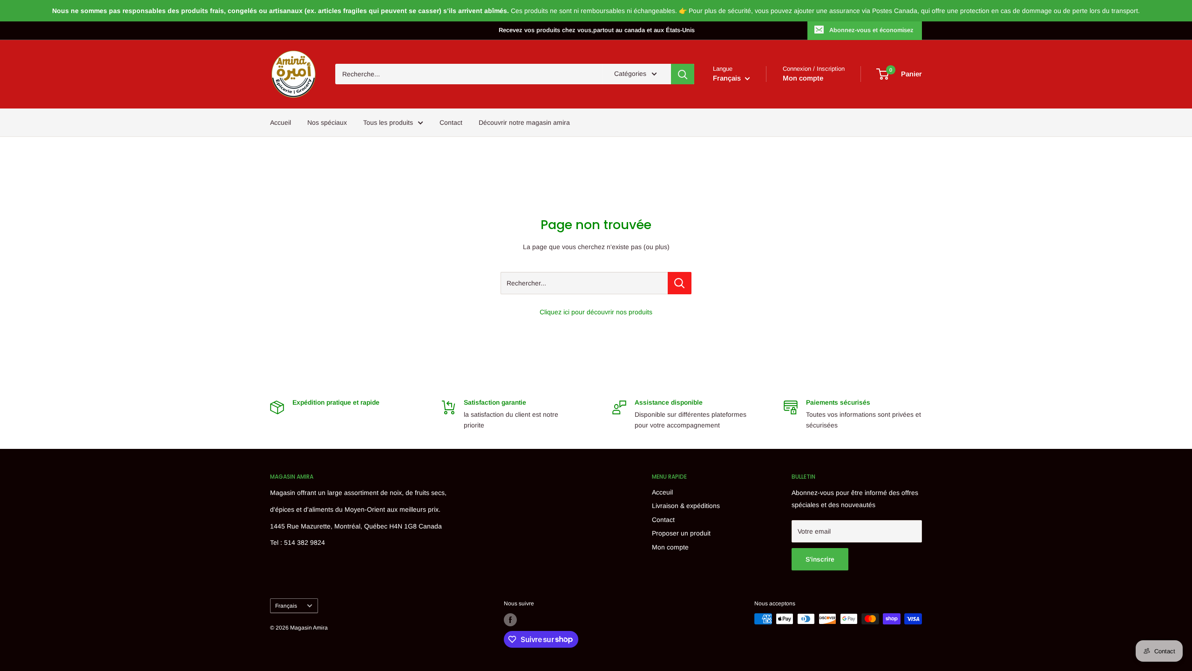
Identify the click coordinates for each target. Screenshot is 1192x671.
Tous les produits (388, 122)
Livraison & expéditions (686, 505)
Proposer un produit (681, 533)
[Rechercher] (682, 74)
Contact (451, 122)
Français (286, 606)
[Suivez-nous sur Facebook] (510, 619)
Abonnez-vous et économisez (871, 30)
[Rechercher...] (679, 283)
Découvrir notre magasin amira (524, 122)
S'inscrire (820, 559)
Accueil (280, 122)
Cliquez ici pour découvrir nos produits (596, 312)
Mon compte (803, 78)
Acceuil (662, 492)
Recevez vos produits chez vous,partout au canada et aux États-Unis (597, 30)
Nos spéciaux (327, 122)
